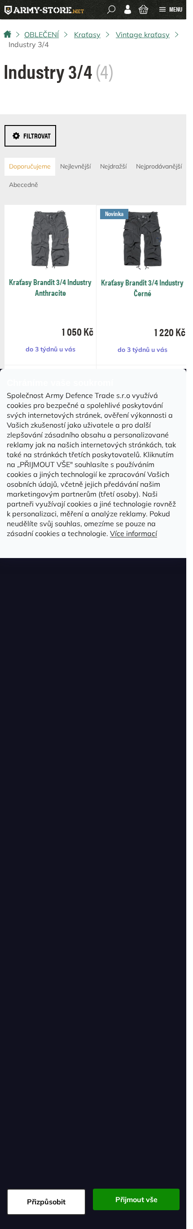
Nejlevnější (75, 166)
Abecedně (23, 185)
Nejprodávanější (159, 166)
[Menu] (170, 9)
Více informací (133, 533)
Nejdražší (113, 166)
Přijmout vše (136, 1199)
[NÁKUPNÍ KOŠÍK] (143, 8)
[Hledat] (111, 9)
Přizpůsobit (46, 1201)
